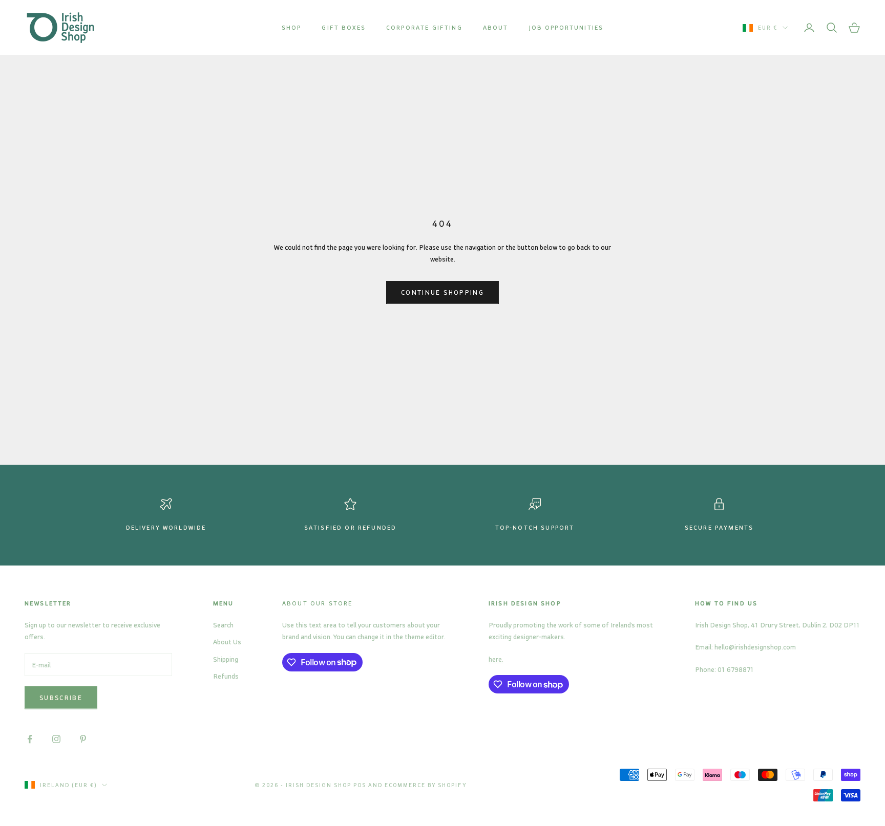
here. (496, 659)
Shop (292, 27)
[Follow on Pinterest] (83, 739)
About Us (227, 641)
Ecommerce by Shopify (426, 785)
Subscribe (60, 697)
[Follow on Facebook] (30, 739)
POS (359, 785)
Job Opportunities (566, 27)
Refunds (226, 675)
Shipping (225, 659)
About (496, 27)
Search (223, 624)
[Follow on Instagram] (56, 739)
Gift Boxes (344, 27)
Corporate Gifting (424, 27)
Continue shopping (442, 292)
